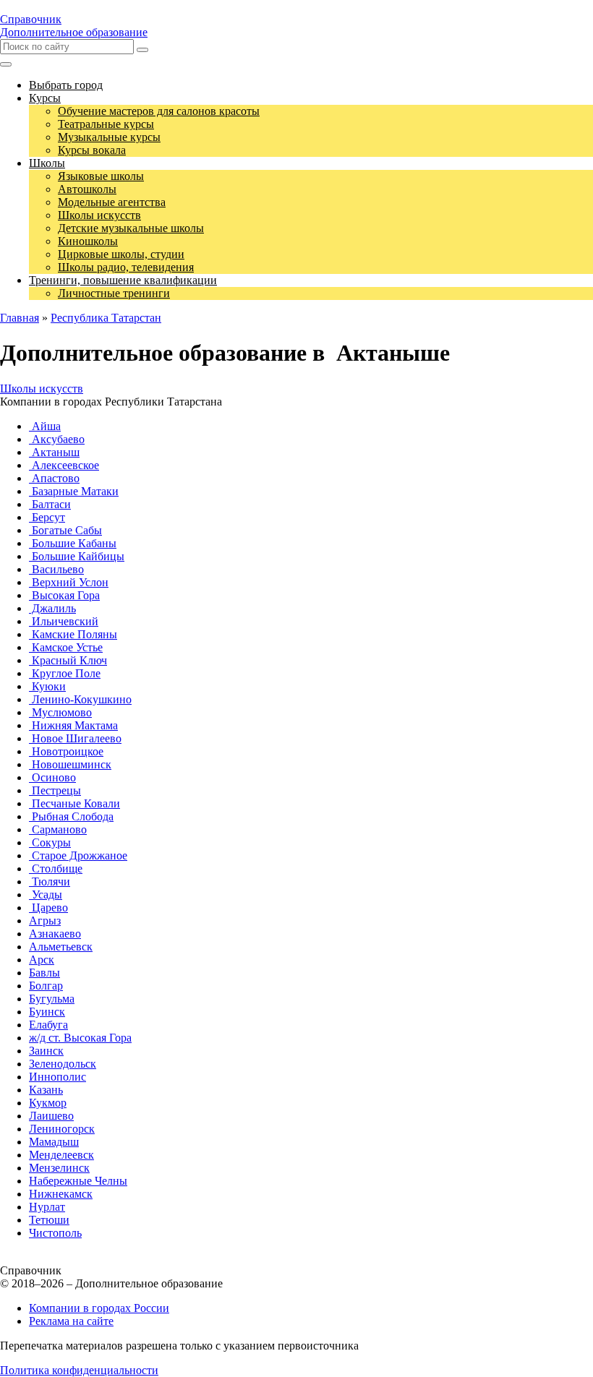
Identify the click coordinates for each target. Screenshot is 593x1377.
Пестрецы (55, 790)
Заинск (46, 1050)
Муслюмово (60, 712)
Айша (45, 426)
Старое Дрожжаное (78, 855)
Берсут (47, 517)
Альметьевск (61, 946)
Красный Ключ (68, 660)
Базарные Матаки (74, 491)
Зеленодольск (62, 1064)
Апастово (54, 478)
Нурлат (47, 1207)
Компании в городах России (99, 1308)
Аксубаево (57, 439)
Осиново (52, 777)
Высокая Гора (64, 595)
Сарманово (58, 829)
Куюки (47, 686)
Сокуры (50, 842)
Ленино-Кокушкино (80, 699)
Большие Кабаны (72, 543)
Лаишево (51, 1116)
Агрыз (45, 920)
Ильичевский (63, 621)
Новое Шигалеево (75, 738)
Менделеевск (61, 1155)
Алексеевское (64, 465)
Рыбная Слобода (71, 816)
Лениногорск (62, 1129)
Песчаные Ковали (74, 803)
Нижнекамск (61, 1194)
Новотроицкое (66, 751)
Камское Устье (66, 647)
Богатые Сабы (65, 530)
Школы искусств (41, 388)
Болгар (46, 985)
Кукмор (48, 1103)
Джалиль (52, 608)
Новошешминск (70, 764)
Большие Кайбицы (76, 556)
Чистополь (55, 1233)
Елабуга (48, 1024)
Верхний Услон (68, 582)
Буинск (47, 1011)
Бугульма (51, 998)
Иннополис (57, 1077)
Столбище (55, 868)
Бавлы (44, 972)
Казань (46, 1090)
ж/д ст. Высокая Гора (80, 1037)
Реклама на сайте (71, 1321)
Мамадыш (54, 1142)
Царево (48, 907)
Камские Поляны (73, 634)
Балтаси (50, 504)
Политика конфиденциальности (79, 1370)
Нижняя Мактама (73, 725)
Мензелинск (59, 1168)
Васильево (56, 569)
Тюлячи (49, 881)
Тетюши (49, 1220)
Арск (41, 959)
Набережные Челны (78, 1181)
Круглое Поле (65, 673)
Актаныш (54, 452)
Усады (45, 894)
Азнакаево (55, 933)
